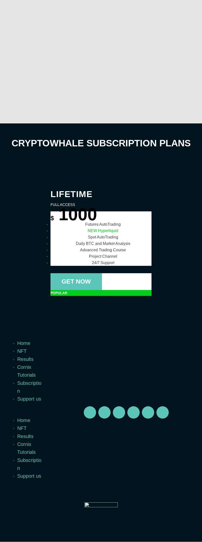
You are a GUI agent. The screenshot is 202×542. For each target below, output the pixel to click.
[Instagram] (133, 412)
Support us (29, 399)
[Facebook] (148, 412)
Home (23, 343)
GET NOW (76, 281)
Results (25, 359)
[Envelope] (162, 412)
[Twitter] (104, 412)
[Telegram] (90, 412)
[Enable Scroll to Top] (192, 532)
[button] (25, 413)
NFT (22, 351)
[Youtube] (119, 412)
